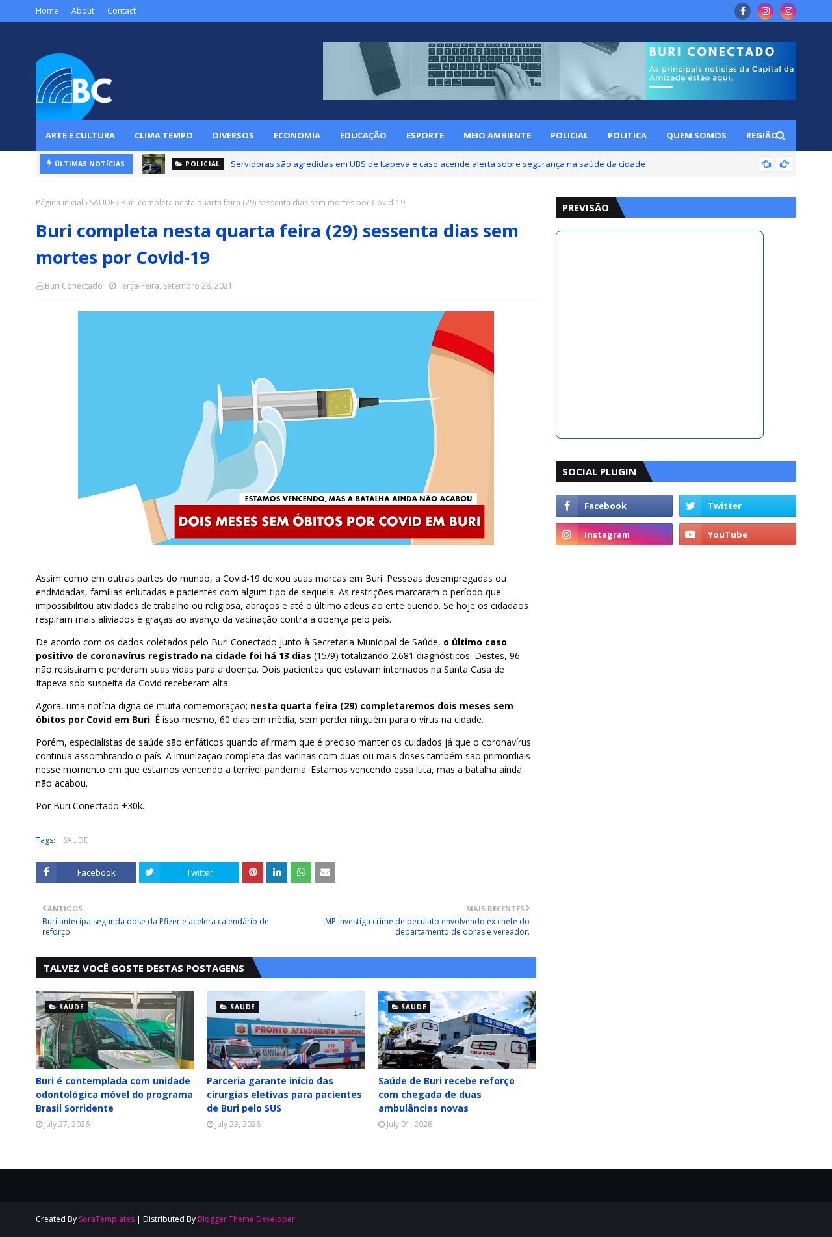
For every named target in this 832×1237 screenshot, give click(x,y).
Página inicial (59, 202)
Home (47, 10)
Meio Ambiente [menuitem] (497, 135)
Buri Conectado (74, 285)
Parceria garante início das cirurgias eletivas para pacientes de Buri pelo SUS (284, 1094)
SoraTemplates (107, 1219)
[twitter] (737, 506)
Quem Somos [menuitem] (696, 135)
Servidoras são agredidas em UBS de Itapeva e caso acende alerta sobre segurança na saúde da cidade (438, 164)
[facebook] (742, 11)
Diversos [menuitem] (233, 135)
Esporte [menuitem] (425, 135)
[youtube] (737, 534)
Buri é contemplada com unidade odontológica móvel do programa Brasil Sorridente (114, 1094)
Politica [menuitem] (627, 135)
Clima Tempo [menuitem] (164, 135)
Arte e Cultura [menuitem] (80, 135)
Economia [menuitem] (297, 135)
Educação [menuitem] (363, 135)
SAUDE (102, 202)
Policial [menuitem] (569, 135)
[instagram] (765, 11)
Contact (121, 10)
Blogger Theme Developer (246, 1219)
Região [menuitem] (762, 135)
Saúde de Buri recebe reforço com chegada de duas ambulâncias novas (446, 1094)
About (83, 10)
